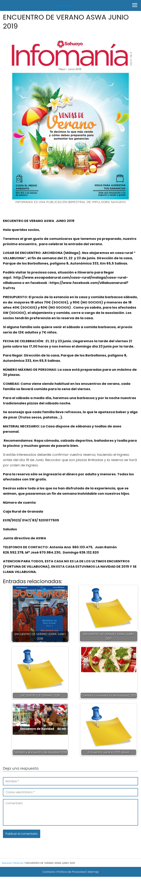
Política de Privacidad (71, 872)
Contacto (48, 872)
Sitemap (93, 872)
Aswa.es (64, 5)
